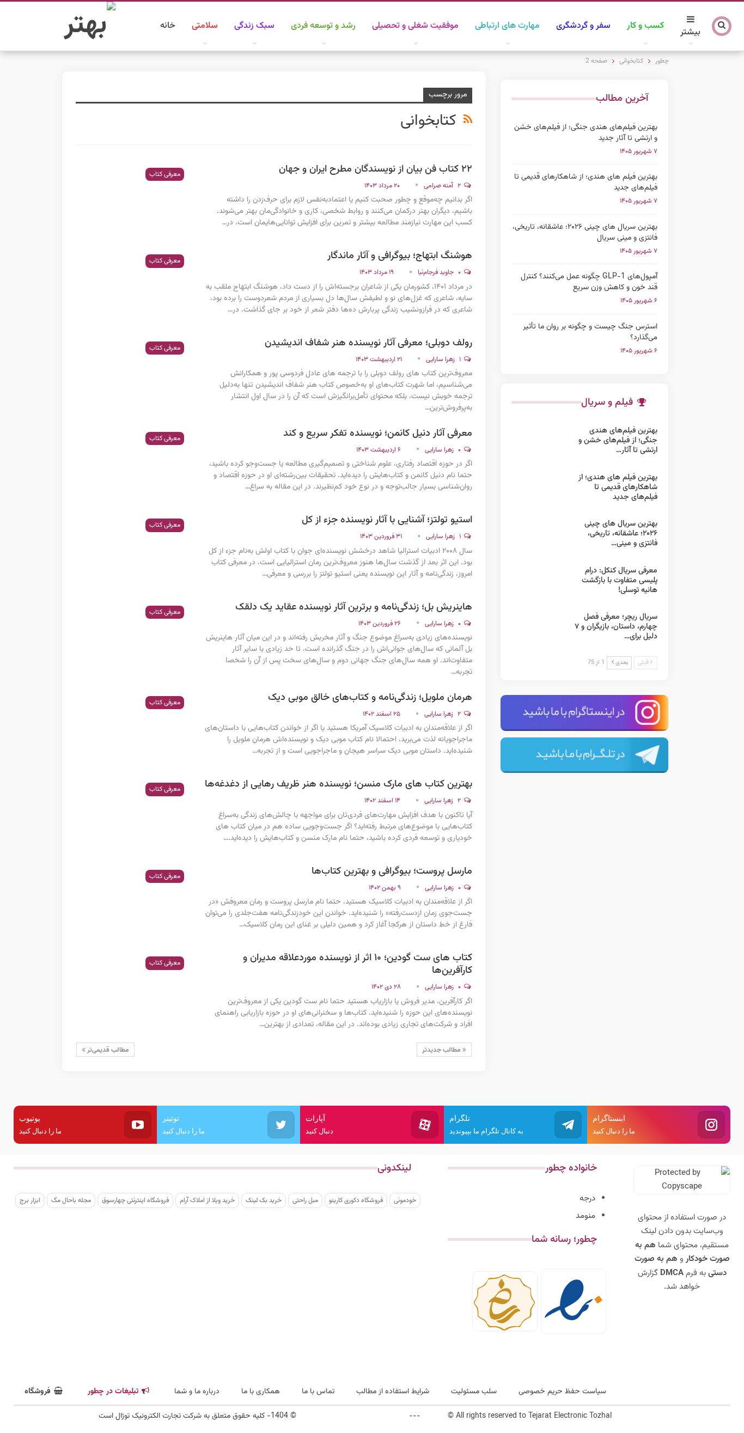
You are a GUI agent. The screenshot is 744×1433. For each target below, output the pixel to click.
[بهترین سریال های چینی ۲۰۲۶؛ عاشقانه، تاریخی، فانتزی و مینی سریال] (542, 536)
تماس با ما (318, 1392)
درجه (587, 1198)
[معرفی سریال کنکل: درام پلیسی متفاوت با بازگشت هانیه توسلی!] (542, 583)
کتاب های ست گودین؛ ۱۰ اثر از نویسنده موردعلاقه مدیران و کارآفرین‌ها (357, 964)
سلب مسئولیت (474, 1392)
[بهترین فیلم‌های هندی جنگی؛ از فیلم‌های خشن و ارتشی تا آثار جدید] (542, 443)
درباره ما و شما (196, 1392)
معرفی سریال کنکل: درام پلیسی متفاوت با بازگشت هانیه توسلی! (619, 580)
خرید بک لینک (264, 1200)
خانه (167, 26)
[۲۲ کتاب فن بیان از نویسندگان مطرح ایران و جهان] (133, 199)
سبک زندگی (254, 26)
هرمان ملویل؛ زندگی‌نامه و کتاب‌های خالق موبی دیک (370, 697)
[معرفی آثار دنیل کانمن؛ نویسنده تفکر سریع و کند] (133, 464)
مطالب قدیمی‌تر (107, 1050)
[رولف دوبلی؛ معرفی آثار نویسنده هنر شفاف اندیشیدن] (133, 373)
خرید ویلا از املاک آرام (207, 1200)
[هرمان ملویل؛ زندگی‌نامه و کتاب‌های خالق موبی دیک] (133, 728)
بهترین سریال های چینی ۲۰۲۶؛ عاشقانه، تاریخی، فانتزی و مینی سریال (585, 232)
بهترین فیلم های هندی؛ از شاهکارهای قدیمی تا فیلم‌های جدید (585, 182)
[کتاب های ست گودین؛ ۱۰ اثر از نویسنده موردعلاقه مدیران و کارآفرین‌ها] (133, 988)
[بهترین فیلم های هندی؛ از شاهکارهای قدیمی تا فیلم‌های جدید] (542, 490)
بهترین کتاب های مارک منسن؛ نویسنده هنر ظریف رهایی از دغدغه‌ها (338, 784)
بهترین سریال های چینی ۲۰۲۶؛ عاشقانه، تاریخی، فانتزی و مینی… (620, 534)
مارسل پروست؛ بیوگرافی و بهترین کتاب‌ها (392, 871)
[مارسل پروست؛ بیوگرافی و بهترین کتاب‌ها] (133, 901)
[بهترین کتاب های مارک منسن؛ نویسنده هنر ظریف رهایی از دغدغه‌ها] (133, 814)
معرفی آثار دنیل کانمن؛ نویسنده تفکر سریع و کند (377, 433)
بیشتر (690, 32)
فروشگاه (38, 1392)
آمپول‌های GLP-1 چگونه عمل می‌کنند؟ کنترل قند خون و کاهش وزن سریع (589, 282)
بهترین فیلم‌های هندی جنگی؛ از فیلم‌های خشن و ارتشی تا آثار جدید (585, 132)
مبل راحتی (305, 1200)
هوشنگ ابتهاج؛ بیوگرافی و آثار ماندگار (399, 256)
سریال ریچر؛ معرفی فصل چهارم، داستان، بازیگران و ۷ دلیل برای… (616, 627)
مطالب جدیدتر (442, 1050)
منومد (585, 1216)
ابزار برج (30, 1200)
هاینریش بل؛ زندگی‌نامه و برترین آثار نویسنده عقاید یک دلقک (353, 607)
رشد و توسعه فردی (323, 26)
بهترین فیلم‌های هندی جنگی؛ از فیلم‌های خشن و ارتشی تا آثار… (617, 440)
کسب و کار (645, 26)
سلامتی (205, 26)
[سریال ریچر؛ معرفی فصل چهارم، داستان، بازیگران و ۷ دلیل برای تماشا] (542, 629)
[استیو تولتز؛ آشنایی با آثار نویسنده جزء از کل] (133, 550)
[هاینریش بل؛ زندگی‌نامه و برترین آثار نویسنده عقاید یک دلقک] (133, 637)
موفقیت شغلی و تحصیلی (415, 26)
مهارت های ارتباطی (507, 26)
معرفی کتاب (164, 174)
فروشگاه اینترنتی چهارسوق (135, 1200)
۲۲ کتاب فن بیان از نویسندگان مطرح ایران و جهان (375, 169)
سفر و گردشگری (583, 26)
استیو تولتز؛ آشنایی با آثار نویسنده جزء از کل (387, 520)
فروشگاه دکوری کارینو (356, 1200)
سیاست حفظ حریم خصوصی (562, 1392)
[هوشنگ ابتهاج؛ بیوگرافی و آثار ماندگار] (133, 286)
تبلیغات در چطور (113, 1392)
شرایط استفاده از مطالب (392, 1392)
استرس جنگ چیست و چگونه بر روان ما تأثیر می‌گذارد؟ (590, 332)
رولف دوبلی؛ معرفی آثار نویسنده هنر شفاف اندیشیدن (368, 343)
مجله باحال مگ (71, 1200)
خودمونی (405, 1200)
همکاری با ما (260, 1392)
